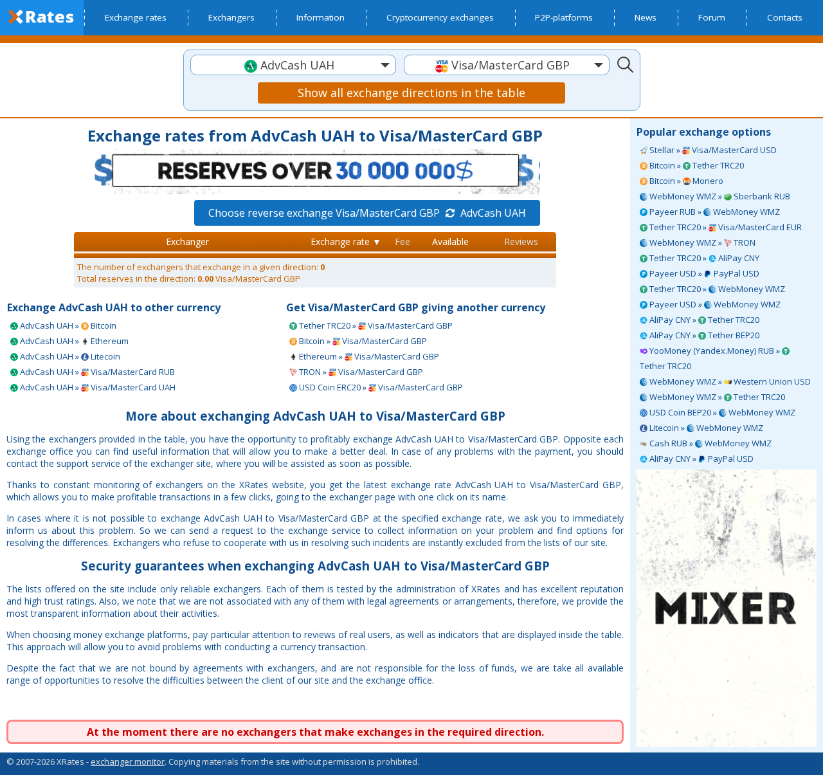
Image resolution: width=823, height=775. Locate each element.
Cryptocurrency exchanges (440, 17)
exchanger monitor (128, 761)
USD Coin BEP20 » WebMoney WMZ (721, 412)
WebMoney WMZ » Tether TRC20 (716, 397)
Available (450, 241)
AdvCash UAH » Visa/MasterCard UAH (97, 387)
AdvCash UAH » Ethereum (73, 341)
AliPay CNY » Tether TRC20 (703, 319)
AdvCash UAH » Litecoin (69, 356)
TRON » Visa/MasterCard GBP (360, 372)
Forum (711, 17)
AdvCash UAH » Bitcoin (67, 325)
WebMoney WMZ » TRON (701, 242)
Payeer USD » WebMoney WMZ (714, 304)
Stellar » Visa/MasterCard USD (712, 150)
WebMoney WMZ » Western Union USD (729, 381)
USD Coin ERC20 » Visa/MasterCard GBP (380, 387)
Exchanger (187, 241)
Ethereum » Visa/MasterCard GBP (368, 356)
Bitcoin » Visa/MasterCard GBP (362, 341)
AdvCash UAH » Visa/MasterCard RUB (96, 372)
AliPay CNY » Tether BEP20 (703, 335)
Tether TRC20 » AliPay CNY (703, 258)
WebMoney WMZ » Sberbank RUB (718, 196)
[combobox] (293, 65)
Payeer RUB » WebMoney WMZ (713, 211)
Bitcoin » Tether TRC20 (695, 165)
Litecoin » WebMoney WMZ (705, 427)
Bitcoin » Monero (685, 181)
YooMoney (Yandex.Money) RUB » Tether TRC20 (711, 358)
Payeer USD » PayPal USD (703, 273)
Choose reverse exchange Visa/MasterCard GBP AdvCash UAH (367, 213)
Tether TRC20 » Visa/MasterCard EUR (724, 227)
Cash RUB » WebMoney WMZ (709, 443)
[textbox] (293, 65)
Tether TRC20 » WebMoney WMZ (716, 289)
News (645, 17)
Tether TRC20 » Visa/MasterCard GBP (375, 325)
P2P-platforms (564, 17)
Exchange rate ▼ (346, 241)
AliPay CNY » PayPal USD (700, 458)
